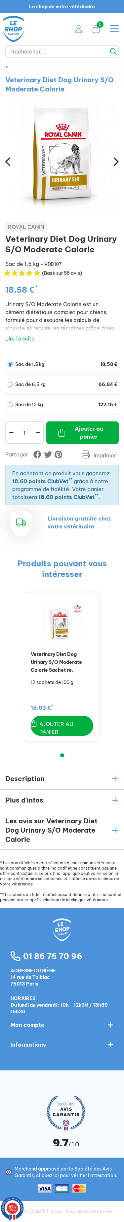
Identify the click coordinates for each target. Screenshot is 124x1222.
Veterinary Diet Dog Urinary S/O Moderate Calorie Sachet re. (56, 662)
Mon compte (27, 1025)
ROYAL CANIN (26, 227)
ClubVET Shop (45, 1211)
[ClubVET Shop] (62, 937)
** (70, 479)
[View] (62, 624)
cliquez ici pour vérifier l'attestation (76, 1175)
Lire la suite (20, 338)
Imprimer (104, 455)
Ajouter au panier (89, 432)
